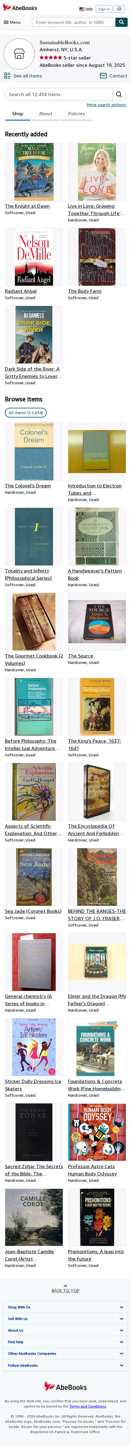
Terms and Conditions (87, 1406)
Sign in (104, 9)
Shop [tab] (17, 113)
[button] (119, 94)
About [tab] (45, 113)
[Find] (121, 22)
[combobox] (73, 22)
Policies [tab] (76, 113)
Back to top (66, 1290)
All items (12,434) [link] (26, 412)
